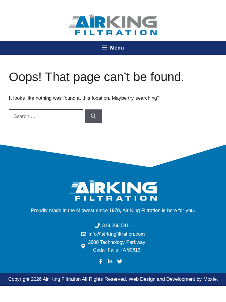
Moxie (210, 279)
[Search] (93, 116)
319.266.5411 (116, 225)
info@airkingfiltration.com (117, 234)
